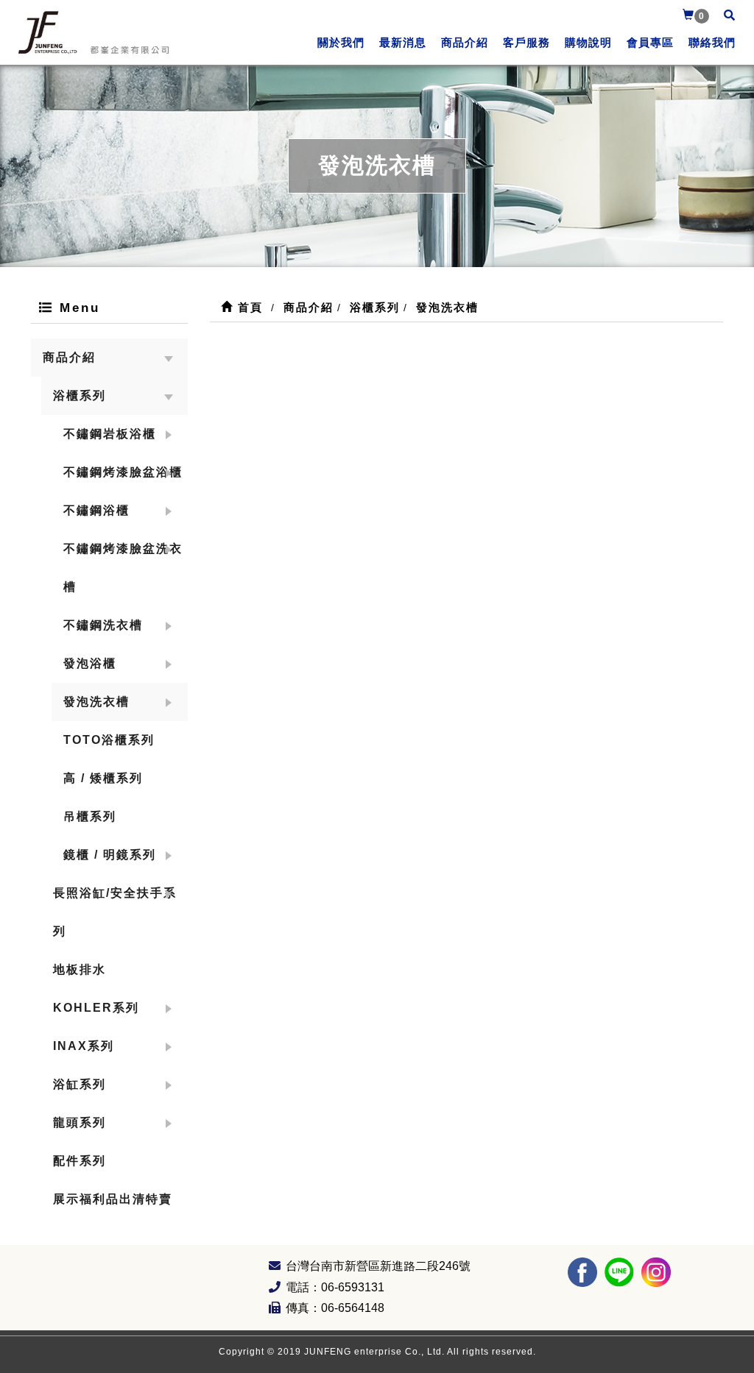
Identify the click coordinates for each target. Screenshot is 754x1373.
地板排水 (79, 969)
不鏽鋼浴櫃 (96, 510)
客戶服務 (526, 42)
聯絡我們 (712, 42)
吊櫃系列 (89, 816)
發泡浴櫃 (89, 663)
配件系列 (79, 1160)
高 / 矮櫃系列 (103, 778)
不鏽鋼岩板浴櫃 (109, 433)
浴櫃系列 (79, 395)
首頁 (248, 307)
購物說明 (588, 42)
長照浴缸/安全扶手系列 (115, 912)
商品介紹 (464, 42)
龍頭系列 (79, 1122)
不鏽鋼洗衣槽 (103, 625)
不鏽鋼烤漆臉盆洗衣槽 (123, 567)
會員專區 (650, 42)
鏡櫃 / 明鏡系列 (109, 854)
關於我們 (340, 42)
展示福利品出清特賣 (112, 1199)
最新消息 (402, 42)
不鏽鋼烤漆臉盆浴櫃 (123, 472)
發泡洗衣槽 (96, 701)
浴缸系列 (79, 1084)
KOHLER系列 (96, 1007)
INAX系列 (83, 1046)
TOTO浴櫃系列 (109, 740)
